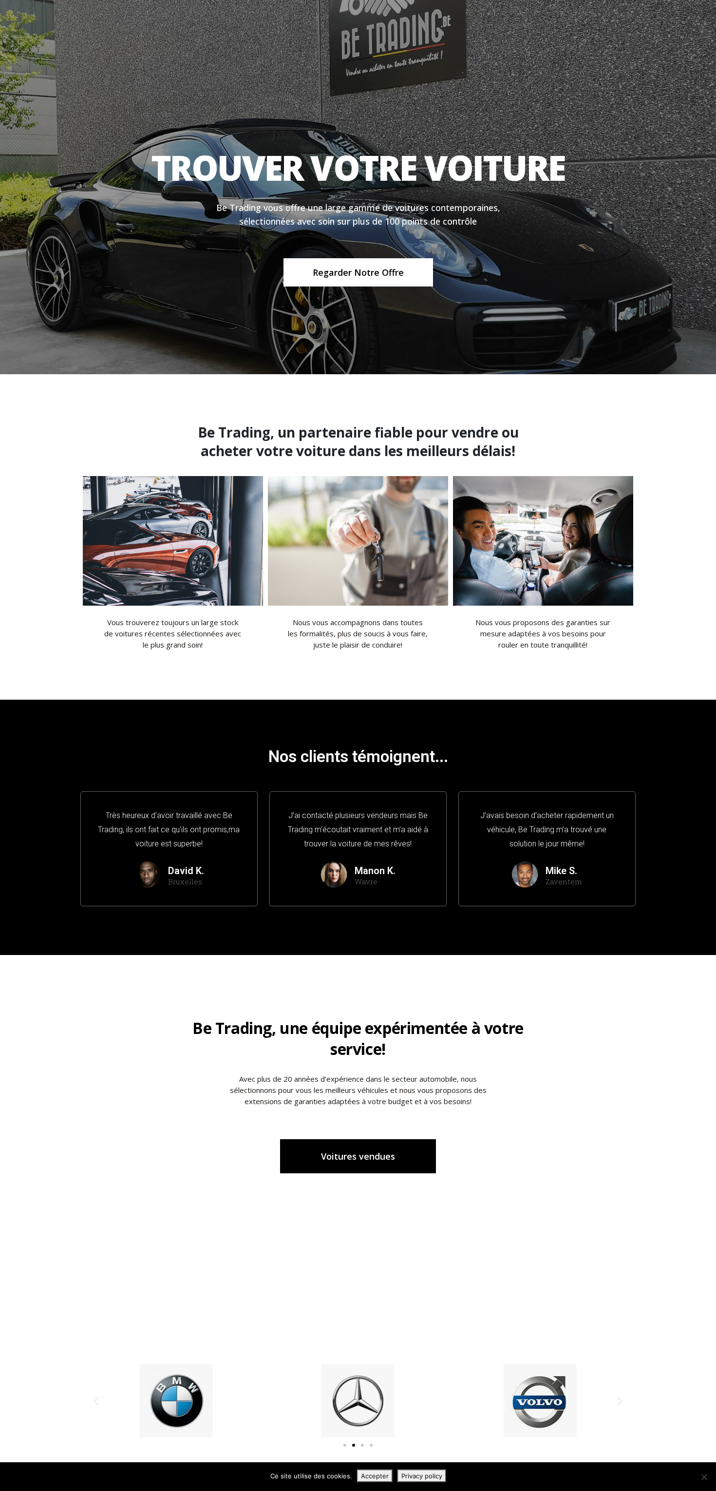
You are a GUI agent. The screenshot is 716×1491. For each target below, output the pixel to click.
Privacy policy (421, 1476)
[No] (704, 1477)
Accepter (375, 1476)
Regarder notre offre (358, 272)
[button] (96, 1401)
